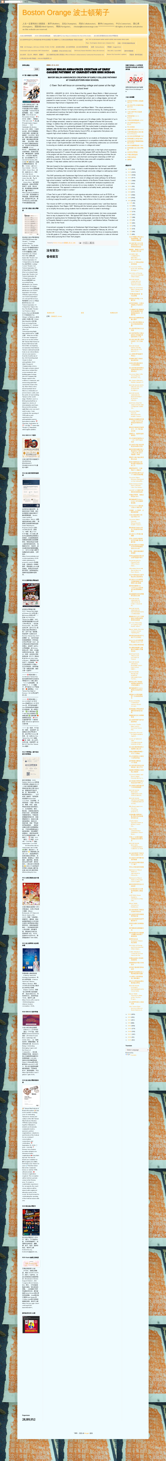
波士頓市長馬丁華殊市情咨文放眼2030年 (136, 854)
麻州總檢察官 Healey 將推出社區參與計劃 (136, 689)
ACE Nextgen (131, 109)
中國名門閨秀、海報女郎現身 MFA (136, 495)
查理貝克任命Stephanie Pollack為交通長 (136, 940)
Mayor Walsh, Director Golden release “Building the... (136, 631)
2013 (129, 1017)
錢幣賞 (129, 159)
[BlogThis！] (86, 243)
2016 (129, 198)
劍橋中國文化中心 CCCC (135, 129)
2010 (129, 1026)
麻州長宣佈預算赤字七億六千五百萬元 (136, 636)
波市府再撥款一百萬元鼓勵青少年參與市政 (136, 305)
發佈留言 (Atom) (56, 316)
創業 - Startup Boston (97, 47)
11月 (130, 206)
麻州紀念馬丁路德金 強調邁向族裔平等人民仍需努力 (136, 683)
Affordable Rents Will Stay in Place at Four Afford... (136, 570)
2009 (130, 1028)
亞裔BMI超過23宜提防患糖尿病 (136, 959)
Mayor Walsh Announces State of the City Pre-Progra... (135, 996)
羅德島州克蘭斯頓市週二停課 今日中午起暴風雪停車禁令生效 (136, 421)
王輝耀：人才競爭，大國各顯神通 (136, 511)
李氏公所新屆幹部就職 (136, 867)
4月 (130, 226)
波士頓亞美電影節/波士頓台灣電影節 (106, 36)
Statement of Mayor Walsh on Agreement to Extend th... (135, 872)
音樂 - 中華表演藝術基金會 (126, 43)
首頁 (82, 313)
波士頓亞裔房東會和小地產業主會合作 (136, 748)
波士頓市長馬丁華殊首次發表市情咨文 (136, 910)
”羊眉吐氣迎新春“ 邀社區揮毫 (135, 295)
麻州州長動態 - (129, 51)
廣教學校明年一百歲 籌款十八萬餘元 (135, 469)
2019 (129, 189)
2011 (129, 1023)
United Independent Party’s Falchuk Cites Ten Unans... (136, 485)
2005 (130, 1040)
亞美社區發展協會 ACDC (135, 120)
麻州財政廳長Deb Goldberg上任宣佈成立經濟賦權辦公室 (136, 588)
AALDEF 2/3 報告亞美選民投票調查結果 (136, 491)
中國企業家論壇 (132, 154)
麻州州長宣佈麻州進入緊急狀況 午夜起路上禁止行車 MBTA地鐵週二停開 (136, 451)
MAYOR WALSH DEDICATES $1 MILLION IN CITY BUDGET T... (135, 348)
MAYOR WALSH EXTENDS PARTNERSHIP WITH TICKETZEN (136, 988)
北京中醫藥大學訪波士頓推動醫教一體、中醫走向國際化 (136, 238)
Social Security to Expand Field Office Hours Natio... (135, 563)
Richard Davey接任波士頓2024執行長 (136, 506)
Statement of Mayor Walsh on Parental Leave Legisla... (135, 879)
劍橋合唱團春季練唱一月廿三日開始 (136, 752)
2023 (129, 178)
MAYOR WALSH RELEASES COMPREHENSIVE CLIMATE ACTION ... (136, 847)
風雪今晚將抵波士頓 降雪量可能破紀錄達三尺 (136, 463)
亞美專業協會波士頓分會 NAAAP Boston (135, 133)
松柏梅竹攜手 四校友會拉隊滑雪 (136, 359)
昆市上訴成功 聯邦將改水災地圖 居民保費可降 (136, 540)
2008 (130, 1031)
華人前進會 (131, 127)
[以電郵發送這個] (84, 243)
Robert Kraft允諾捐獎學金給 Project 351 (136, 641)
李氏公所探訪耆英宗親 (136, 645)
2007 (130, 1034)
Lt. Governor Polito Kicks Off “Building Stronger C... (136, 268)
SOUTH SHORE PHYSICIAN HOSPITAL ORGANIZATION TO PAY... (135, 675)
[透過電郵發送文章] (80, 242)
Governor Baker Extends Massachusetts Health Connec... (135, 413)
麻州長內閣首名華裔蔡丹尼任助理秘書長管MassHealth (136, 546)
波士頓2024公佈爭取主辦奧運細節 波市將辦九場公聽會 (136, 581)
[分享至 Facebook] (91, 243)
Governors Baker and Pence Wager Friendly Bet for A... (136, 776)
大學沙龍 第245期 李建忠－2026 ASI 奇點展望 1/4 (35, 58)
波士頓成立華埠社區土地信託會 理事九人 (136, 782)
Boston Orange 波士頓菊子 (66, 12)
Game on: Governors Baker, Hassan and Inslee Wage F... (136, 289)
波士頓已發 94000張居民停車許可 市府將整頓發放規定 (136, 245)
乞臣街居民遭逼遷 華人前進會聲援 (136, 364)
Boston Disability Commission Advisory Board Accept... (135, 703)
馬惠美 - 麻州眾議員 (136, 55)
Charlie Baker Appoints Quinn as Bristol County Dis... (136, 823)
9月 (130, 211)
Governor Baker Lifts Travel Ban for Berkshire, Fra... (136, 376)
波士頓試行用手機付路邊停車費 (136, 858)
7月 (130, 217)
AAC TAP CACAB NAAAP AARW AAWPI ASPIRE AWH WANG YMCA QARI (107, 39)
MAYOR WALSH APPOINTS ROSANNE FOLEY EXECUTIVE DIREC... (135, 665)
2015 (129, 200)
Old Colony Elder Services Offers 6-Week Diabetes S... (136, 1008)
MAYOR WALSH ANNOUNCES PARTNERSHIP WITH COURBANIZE (136, 611)
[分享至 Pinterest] (93, 243)
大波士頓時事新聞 (26, 36)
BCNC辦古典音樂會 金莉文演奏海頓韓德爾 (136, 324)
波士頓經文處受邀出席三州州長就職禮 (136, 786)
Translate (133, 1055)
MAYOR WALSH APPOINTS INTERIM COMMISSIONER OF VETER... (136, 800)
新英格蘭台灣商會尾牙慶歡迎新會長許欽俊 (136, 710)
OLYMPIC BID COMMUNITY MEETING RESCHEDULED (135, 256)
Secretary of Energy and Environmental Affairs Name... (136, 275)
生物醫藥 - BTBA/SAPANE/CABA (61, 51)
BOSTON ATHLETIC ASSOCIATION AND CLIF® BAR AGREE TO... (136, 405)
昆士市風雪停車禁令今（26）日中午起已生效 (136, 440)
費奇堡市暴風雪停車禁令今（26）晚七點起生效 (136, 429)
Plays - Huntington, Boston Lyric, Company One (100, 43)
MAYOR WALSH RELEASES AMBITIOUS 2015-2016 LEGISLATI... (136, 792)
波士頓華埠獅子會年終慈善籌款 (136, 720)
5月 (130, 223)
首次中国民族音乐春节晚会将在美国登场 (136, 575)
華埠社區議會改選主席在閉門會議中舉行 (136, 556)
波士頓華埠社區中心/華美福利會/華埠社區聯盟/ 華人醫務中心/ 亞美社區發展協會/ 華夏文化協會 (51, 40)
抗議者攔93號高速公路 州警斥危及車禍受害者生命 (136, 816)
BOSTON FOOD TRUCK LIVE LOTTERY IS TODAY (134, 656)
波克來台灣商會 (132, 152)
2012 (129, 1020)
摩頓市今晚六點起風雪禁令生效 (136, 458)
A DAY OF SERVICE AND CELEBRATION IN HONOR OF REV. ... (136, 741)
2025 (129, 172)
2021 (129, 183)
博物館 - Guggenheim (114, 47)
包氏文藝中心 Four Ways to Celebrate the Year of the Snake (72, 36)
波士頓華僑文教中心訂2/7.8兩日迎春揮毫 (136, 473)
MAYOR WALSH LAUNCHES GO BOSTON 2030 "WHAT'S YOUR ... (135, 282)
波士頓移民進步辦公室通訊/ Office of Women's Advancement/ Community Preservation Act (75, 55)
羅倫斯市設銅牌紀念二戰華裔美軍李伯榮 (136, 972)
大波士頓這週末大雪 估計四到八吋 (135, 515)
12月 (131, 203)
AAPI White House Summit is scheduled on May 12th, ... (136, 897)
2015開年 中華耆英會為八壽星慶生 (136, 977)
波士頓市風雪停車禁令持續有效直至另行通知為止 (136, 369)
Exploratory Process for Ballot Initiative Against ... (136, 734)
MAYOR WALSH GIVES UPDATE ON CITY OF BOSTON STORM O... (136, 387)
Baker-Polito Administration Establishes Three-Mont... (136, 831)
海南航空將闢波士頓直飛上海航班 (136, 771)
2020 (130, 186)
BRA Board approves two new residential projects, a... (136, 809)
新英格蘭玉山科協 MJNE (135, 138)
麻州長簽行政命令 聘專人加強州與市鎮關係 (136, 529)
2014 (129, 1014)
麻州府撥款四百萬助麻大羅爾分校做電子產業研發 (136, 934)
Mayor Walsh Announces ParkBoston (134, 905)
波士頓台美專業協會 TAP (135, 136)
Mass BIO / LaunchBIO (114, 50)
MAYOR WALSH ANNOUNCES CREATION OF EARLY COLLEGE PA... (135, 602)
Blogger (86, 1433)
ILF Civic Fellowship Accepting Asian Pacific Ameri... (135, 624)
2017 (129, 195)
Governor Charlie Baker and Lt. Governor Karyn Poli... (135, 727)
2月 (130, 231)
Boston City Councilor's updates (116, 54)
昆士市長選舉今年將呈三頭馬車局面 (136, 757)
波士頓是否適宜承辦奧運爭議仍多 (136, 915)
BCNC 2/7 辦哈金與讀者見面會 (136, 263)
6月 (130, 220)
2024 (130, 175)
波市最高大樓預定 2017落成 (135, 761)
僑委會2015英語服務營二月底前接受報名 (136, 696)
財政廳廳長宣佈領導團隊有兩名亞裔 (136, 595)
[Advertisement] (30, 1374)
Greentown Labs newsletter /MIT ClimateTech (34, 50)
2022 (130, 180)
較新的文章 (50, 313)
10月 (131, 209)
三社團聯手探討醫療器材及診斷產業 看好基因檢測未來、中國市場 (136, 312)
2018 (129, 192)
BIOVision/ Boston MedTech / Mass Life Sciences (89, 50)
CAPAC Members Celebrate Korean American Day (136, 953)
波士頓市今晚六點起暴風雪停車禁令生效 (136, 445)
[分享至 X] (88, 243)
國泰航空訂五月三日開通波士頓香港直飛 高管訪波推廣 (136, 618)
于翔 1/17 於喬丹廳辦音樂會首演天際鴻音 (136, 838)
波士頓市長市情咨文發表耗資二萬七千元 (136, 766)
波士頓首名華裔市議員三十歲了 (136, 863)
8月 (130, 214)
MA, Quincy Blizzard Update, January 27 (136, 381)
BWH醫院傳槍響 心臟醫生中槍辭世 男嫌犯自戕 (136, 649)
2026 (129, 169)
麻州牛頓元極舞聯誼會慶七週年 (136, 318)
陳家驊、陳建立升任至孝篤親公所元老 (136, 250)
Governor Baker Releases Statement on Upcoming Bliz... (136, 479)
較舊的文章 (114, 313)
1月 (130, 234)
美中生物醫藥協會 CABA (135, 145)
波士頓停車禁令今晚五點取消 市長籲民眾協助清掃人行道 (136, 335)
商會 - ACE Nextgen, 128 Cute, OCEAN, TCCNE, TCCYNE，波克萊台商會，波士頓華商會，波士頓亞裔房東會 (54, 47)
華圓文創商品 (131, 157)
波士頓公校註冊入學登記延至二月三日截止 (136, 341)
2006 (130, 1037)
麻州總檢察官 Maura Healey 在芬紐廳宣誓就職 (136, 501)
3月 (130, 229)
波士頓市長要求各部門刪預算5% (136, 920)
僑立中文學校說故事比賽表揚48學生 (136, 982)
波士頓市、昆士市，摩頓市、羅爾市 (32, 55)
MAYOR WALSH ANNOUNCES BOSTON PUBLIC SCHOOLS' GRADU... (135, 396)
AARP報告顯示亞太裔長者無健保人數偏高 (136, 890)
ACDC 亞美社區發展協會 (42, 36)
